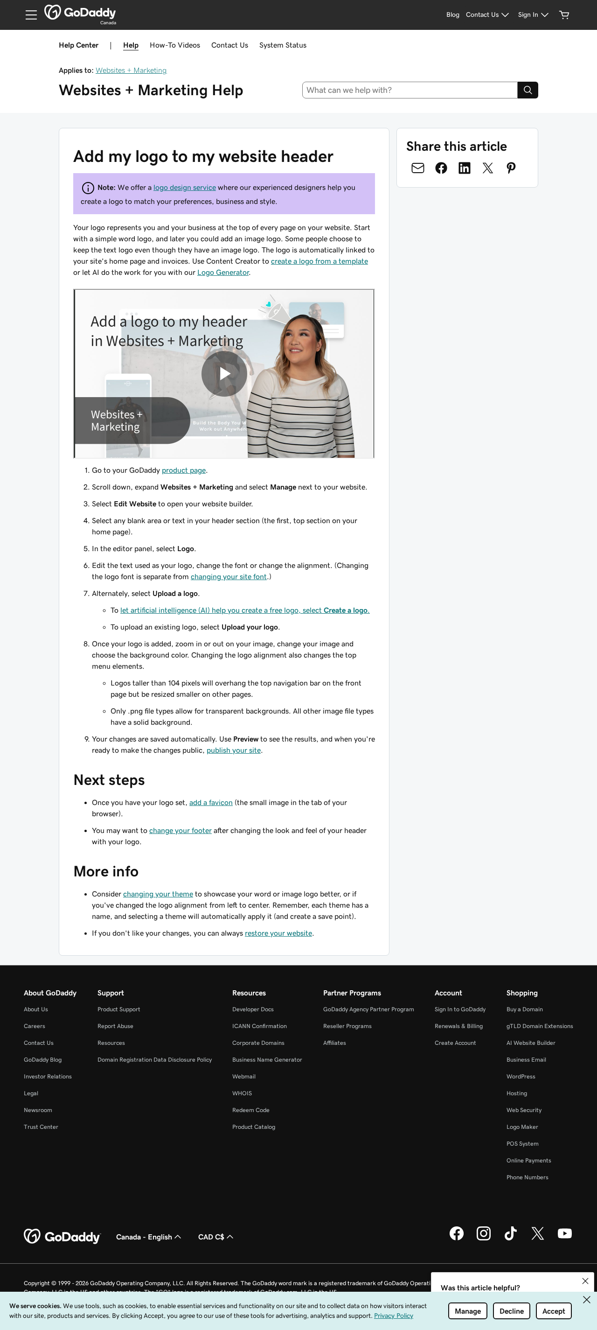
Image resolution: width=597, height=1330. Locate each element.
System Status (282, 45)
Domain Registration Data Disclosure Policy (154, 1060)
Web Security (524, 1110)
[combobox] (410, 90)
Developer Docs (253, 1009)
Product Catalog (253, 1127)
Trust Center (41, 1127)
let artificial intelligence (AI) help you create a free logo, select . (245, 610)
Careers (34, 1026)
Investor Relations (48, 1076)
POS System (523, 1144)
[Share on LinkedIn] (464, 168)
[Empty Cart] (564, 14)
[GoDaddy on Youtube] (564, 1239)
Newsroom (38, 1110)
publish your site (234, 750)
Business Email (526, 1060)
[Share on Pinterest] (511, 168)
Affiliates (334, 1043)
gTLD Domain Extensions (540, 1026)
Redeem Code (251, 1110)
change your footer (180, 830)
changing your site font (229, 576)
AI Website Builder (531, 1043)
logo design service (184, 187)
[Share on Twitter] (488, 168)
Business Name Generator (267, 1060)
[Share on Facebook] (441, 168)
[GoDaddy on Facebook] (456, 1239)
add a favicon (211, 802)
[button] (585, 1281)
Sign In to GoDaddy (460, 1009)
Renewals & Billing (459, 1026)
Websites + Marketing (131, 70)
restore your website (278, 933)
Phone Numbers (527, 1177)
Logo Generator (223, 272)
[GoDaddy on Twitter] (537, 1239)
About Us (36, 1009)
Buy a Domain (525, 1009)
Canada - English (144, 1236)
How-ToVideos (175, 45)
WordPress (521, 1076)
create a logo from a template (319, 261)
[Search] (528, 90)
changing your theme (158, 893)
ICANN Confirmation (259, 1026)
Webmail (244, 1076)
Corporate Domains (258, 1043)
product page (184, 470)
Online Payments (529, 1160)
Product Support (118, 1009)
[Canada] (80, 12)
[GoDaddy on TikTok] (510, 1239)
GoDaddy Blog (43, 1060)
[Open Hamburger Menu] (27, 15)
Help (131, 45)
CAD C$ (211, 1236)
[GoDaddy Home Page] (62, 1237)
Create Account (455, 1043)
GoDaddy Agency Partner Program (368, 1009)
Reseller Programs (347, 1026)
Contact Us (229, 45)
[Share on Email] (418, 168)
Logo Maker (522, 1127)
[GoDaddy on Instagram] (483, 1239)
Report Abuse (115, 1026)
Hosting (517, 1093)
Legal (31, 1093)
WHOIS (242, 1093)
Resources (111, 1043)
